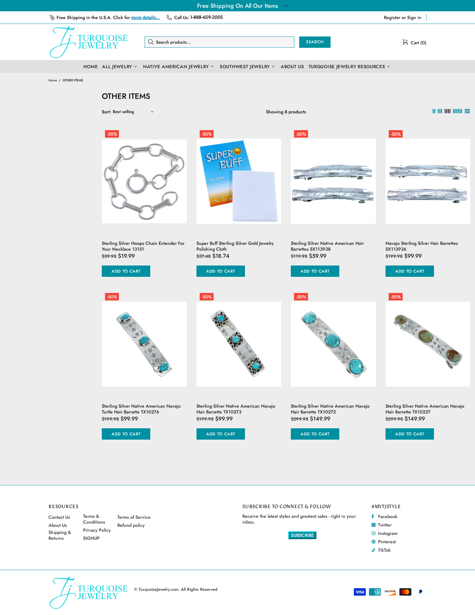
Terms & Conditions (94, 519)
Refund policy (131, 525)
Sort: (106, 112)
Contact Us (59, 517)
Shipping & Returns (59, 535)
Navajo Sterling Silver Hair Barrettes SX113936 (421, 246)
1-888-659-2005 (206, 17)
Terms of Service (134, 517)
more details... (145, 17)
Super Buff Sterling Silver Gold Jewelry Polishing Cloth (235, 246)
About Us (57, 525)
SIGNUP (91, 538)
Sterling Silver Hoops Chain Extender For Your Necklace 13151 (143, 246)
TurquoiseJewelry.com (88, 42)
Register (392, 17)
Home (52, 80)
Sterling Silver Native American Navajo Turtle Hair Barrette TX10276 (141, 409)
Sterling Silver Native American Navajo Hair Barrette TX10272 (330, 409)
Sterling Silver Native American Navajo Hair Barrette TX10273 (235, 409)
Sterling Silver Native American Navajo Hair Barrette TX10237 (424, 409)
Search (315, 42)
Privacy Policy (97, 530)
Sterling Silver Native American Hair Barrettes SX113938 (327, 246)
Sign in (414, 17)
